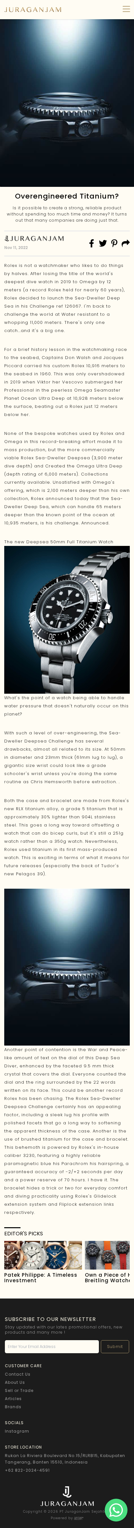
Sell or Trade (19, 1390)
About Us (15, 1382)
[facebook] (91, 243)
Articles (13, 1398)
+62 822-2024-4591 (27, 1470)
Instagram (17, 1431)
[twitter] (103, 243)
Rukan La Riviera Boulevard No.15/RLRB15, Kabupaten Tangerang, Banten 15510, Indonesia (65, 1459)
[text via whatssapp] (116, 1510)
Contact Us (18, 1374)
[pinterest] (114, 243)
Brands (13, 1407)
